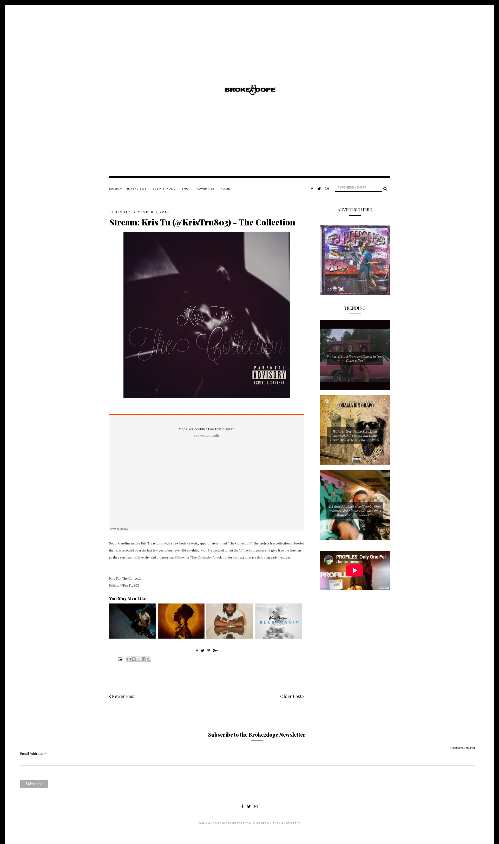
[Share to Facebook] (143, 659)
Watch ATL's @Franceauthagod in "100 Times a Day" (355, 358)
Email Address (33, 753)
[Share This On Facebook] (197, 650)
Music (114, 188)
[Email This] (129, 659)
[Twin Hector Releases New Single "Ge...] (229, 637)
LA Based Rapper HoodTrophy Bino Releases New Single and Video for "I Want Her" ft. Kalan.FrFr (355, 510)
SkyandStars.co (289, 823)
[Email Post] (119, 658)
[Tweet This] (203, 650)
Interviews (136, 188)
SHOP (186, 188)
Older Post (291, 696)
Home (225, 188)
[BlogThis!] (133, 659)
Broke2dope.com (238, 823)
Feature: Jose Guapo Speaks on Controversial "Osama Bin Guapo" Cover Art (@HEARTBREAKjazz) (354, 435)
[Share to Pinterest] (148, 659)
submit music (164, 188)
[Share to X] (138, 659)
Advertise (205, 188)
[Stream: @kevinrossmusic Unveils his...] (181, 637)
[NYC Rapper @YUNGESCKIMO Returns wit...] (278, 637)
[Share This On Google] (215, 650)
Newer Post (123, 696)
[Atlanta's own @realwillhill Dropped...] (132, 637)
